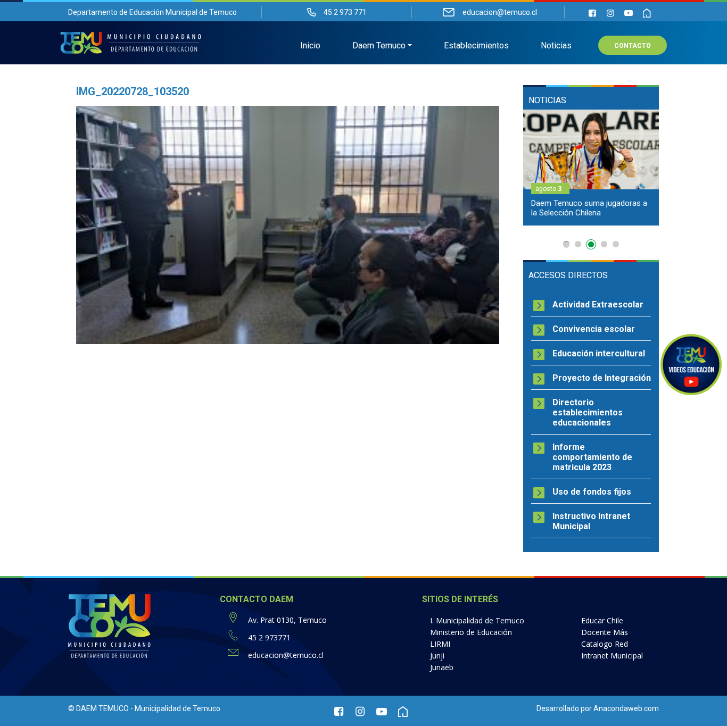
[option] (570, 168)
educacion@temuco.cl (286, 655)
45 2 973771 (269, 637)
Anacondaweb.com (626, 708)
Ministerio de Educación (471, 632)
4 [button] (604, 246)
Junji (437, 655)
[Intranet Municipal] (646, 13)
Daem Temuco (379, 45)
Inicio (310, 45)
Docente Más (604, 632)
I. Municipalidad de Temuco (477, 620)
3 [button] (589, 244)
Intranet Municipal (612, 655)
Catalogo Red (604, 644)
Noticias (556, 45)
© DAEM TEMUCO (98, 708)
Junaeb (441, 667)
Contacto (632, 45)
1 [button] (566, 244)
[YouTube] (628, 13)
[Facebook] (592, 13)
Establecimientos (476, 45)
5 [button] (616, 244)
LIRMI (440, 644)
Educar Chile (602, 620)
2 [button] (578, 244)
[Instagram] (610, 13)
